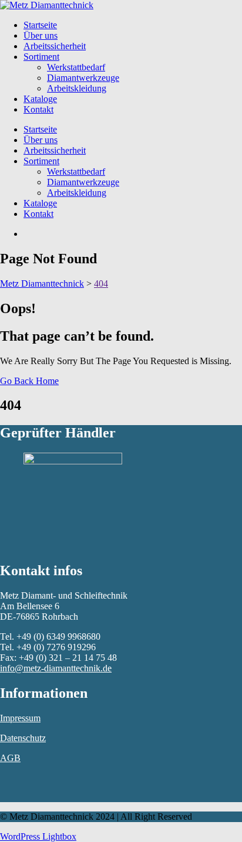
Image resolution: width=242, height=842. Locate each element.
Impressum (20, 718)
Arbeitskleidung (76, 88)
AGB (10, 758)
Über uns (40, 35)
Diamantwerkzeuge (83, 78)
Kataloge (40, 99)
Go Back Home (29, 381)
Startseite (40, 25)
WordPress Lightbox (38, 836)
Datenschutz (23, 738)
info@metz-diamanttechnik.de (56, 668)
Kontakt (38, 109)
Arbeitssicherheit (54, 46)
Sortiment (41, 57)
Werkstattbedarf (76, 67)
